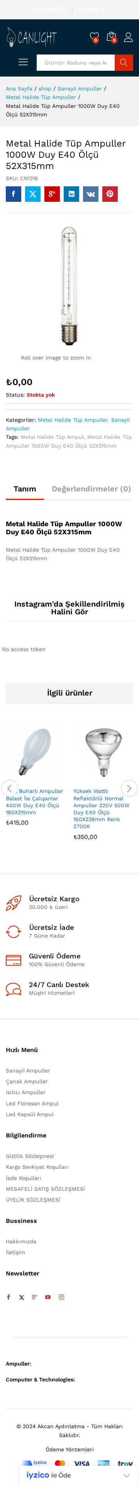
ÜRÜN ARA (124, 63)
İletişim (15, 1252)
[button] (17, 778)
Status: (15, 395)
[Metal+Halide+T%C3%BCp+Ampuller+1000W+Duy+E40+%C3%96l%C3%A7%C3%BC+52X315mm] (33, 194)
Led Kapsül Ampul (30, 1114)
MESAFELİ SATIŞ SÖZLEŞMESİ (45, 1189)
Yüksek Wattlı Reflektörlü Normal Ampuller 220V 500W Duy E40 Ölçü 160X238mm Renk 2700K (101, 808)
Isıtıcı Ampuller (26, 1092)
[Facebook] (8, 1297)
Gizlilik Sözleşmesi (30, 1156)
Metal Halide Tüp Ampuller (73, 420)
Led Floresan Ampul (32, 1103)
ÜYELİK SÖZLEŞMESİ (33, 1200)
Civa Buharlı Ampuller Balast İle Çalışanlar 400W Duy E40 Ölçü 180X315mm (34, 801)
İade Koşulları (23, 1178)
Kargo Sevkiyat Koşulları (37, 1167)
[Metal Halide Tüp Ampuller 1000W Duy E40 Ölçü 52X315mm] (13, 194)
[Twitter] (21, 1297)
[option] (36, 780)
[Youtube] (47, 1297)
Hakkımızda (21, 1241)
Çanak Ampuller (27, 1081)
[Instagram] (61, 1297)
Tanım (25, 489)
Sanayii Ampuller (28, 1070)
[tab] (25, 492)
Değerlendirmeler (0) (91, 489)
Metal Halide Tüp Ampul (52, 437)
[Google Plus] (34, 1297)
